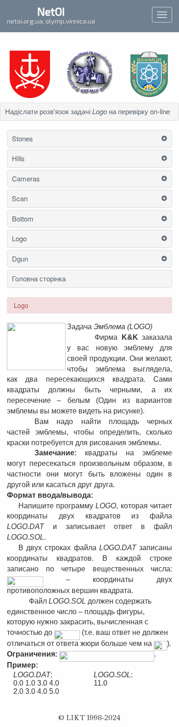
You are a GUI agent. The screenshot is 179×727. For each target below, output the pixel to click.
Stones (22, 139)
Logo (19, 239)
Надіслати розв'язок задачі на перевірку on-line (87, 112)
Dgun (20, 259)
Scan (20, 199)
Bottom (23, 219)
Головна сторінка (39, 279)
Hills (18, 159)
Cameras (26, 179)
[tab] (89, 111)
